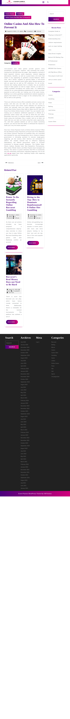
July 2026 (23, 342)
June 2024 (23, 390)
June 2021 (23, 485)
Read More (13, 248)
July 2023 (23, 419)
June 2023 (23, 421)
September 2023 (25, 413)
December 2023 (25, 405)
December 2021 (25, 469)
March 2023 (24, 429)
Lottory (53, 360)
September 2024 (25, 382)
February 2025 (25, 368)
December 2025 (25, 347)
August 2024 (24, 384)
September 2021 (25, 477)
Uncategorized (55, 376)
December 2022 (25, 437)
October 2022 (24, 443)
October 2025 (24, 352)
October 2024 (24, 379)
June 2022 (23, 453)
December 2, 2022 (14, 215)
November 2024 (25, 376)
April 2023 (23, 427)
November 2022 (25, 440)
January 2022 (24, 467)
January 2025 (24, 371)
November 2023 (25, 408)
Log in (37, 342)
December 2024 (25, 374)
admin (21, 31)
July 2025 (23, 360)
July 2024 (23, 387)
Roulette (51, 117)
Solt (52, 371)
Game (53, 358)
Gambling (20, 13)
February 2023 (25, 432)
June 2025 (23, 363)
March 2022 (24, 461)
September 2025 (25, 355)
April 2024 (23, 395)
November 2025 (25, 350)
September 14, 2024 (35, 215)
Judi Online (51, 110)
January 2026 (24, 344)
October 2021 (24, 475)
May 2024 (23, 392)
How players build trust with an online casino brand (55, 79)
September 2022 (25, 445)
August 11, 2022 (11, 31)
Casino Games (10, 13)
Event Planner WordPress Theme (30, 493)
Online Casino (55, 363)
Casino (50, 95)
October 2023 (24, 411)
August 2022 (24, 448)
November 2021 (25, 472)
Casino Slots (52, 121)
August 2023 (24, 416)
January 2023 (24, 435)
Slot (52, 368)
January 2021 (24, 488)
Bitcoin (53, 347)
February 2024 (25, 400)
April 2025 (23, 366)
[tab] (43, 2)
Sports (53, 374)
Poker (50, 102)
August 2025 (24, 358)
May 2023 (23, 424)
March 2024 (24, 398)
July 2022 (23, 451)
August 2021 (24, 480)
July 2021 (23, 483)
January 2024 (24, 403)
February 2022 (25, 464)
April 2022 (23, 459)
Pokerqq (51, 114)
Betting (50, 106)
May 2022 (23, 456)
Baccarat (53, 342)
